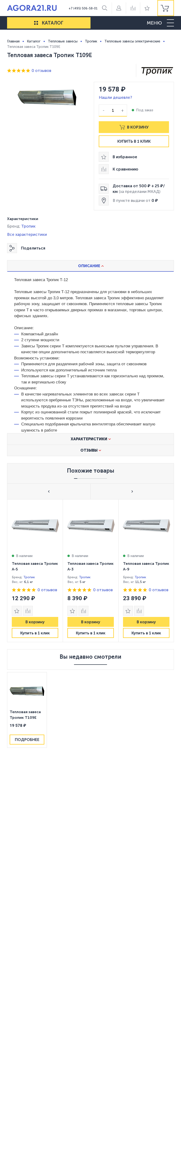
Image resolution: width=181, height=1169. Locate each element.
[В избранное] (17, 611)
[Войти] (119, 8)
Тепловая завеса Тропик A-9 (146, 566)
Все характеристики (27, 234)
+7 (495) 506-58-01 (83, 8)
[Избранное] (147, 8)
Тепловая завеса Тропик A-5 (35, 566)
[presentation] (35, 570)
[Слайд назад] (48, 491)
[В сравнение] (28, 611)
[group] (165, 8)
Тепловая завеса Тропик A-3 (90, 566)
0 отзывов (41, 70)
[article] (35, 570)
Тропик (28, 226)
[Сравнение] (133, 8)
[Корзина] (165, 8)
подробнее (27, 739)
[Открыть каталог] (36, 23)
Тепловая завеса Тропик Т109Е (25, 715)
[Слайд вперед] (132, 491)
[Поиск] (105, 8)
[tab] (90, 265)
